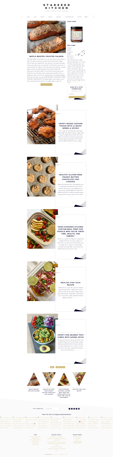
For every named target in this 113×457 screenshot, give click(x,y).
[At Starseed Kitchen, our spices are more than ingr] (6, 423)
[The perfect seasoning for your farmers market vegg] (107, 423)
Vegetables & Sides (77, 441)
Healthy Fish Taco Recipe (56, 446)
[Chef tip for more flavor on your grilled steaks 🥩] (82, 423)
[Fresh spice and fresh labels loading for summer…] (69, 423)
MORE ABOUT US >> (76, 82)
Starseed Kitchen (57, 454)
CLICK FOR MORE (77, 442)
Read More (46, 84)
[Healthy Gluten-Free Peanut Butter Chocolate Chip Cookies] (49, 379)
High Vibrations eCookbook (35, 439)
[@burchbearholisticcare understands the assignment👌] (56, 423)
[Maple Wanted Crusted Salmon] (46, 37)
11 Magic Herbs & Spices (35, 436)
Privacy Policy (36, 442)
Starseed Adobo (35, 438)
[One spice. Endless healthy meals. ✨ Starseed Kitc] (19, 423)
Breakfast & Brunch (77, 436)
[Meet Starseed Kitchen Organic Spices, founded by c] (31, 423)
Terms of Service (35, 441)
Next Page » (61, 367)
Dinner (46, 54)
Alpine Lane (65, 454)
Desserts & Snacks (70, 172)
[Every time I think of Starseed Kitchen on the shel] (44, 423)
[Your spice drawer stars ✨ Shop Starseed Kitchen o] (94, 423)
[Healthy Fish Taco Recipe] (79, 379)
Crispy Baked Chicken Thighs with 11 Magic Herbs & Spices (71, 126)
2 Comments (76, 224)
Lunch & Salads (77, 438)
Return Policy (35, 444)
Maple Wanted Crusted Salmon (46, 56)
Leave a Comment (75, 121)
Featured (72, 224)
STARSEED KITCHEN (56, 7)
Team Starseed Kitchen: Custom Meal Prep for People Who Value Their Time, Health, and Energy (70, 231)
